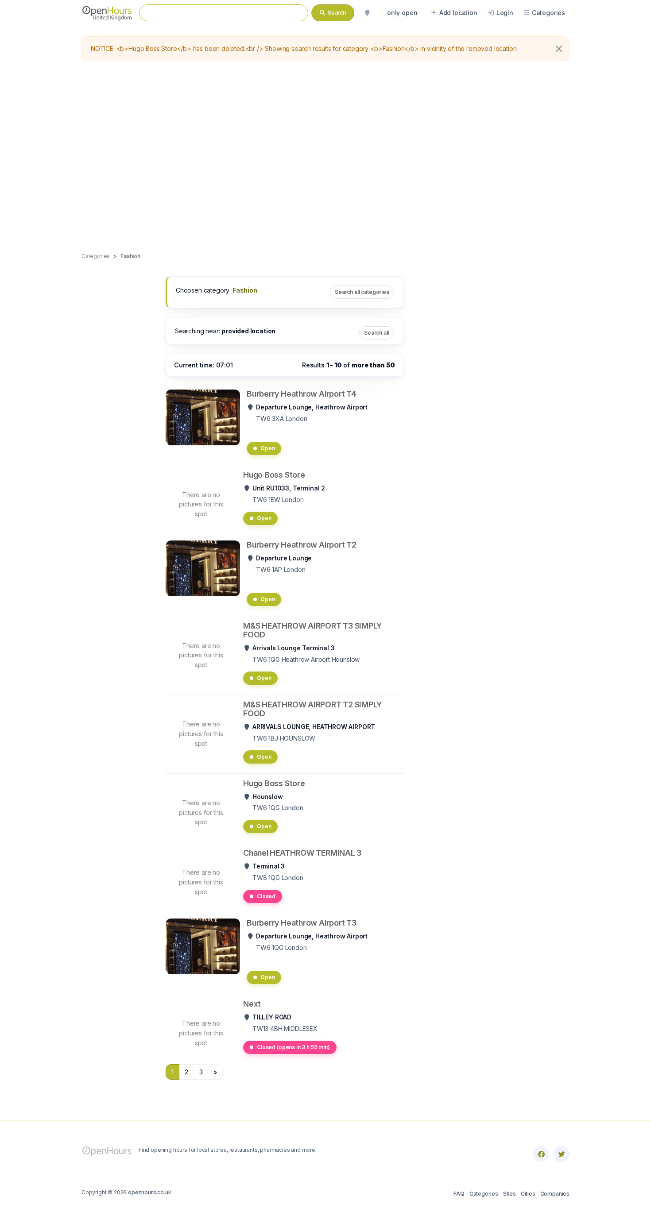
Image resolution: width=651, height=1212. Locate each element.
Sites (509, 1193)
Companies (555, 1193)
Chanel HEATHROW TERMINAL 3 (302, 852)
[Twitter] (562, 1154)
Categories (483, 1193)
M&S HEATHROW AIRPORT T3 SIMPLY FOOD (312, 630)
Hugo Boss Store (274, 474)
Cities (528, 1193)
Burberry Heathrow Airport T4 (301, 393)
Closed (266, 896)
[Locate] (367, 12)
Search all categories (362, 292)
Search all (376, 332)
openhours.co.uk (149, 1192)
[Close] (559, 49)
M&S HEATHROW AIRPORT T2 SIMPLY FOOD (312, 709)
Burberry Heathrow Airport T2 (301, 544)
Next (252, 1003)
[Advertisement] (325, 157)
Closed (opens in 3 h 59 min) (293, 1047)
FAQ (458, 1193)
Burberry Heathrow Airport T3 (301, 922)
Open (267, 448)
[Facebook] (541, 1154)
